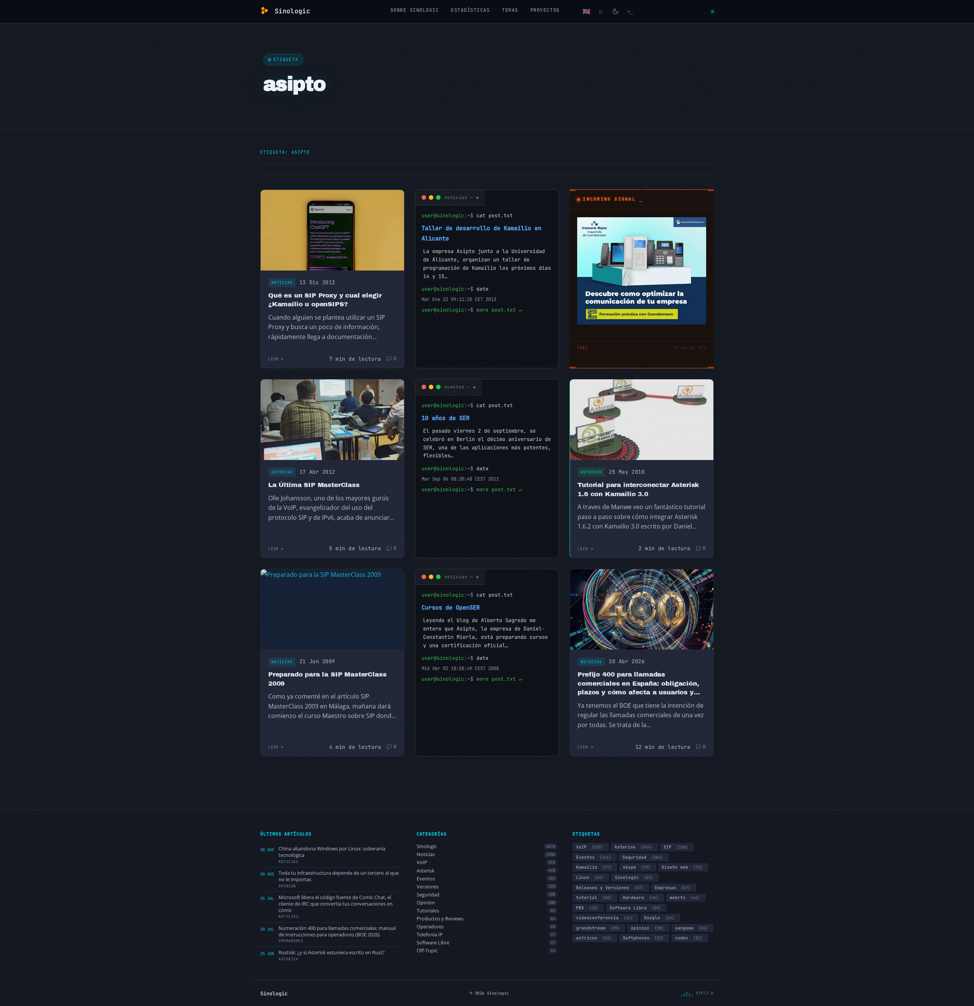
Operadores (486, 926)
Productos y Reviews (486, 918)
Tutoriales (486, 910)
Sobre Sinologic (414, 10)
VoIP (486, 862)
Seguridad (486, 894)
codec (688, 938)
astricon (593, 938)
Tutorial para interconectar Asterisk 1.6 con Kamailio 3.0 (638, 489)
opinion (647, 928)
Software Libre (486, 942)
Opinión (486, 902)
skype (636, 867)
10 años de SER (445, 418)
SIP (676, 847)
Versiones (486, 886)
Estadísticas (470, 10)
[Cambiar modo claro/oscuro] (615, 11)
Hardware (640, 897)
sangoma (691, 928)
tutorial (593, 897)
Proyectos (545, 10)
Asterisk (282, 472)
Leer (273, 358)
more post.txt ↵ (499, 310)
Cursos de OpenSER (451, 607)
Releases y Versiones (609, 887)
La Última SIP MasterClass (314, 485)
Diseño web (682, 867)
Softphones (643, 938)
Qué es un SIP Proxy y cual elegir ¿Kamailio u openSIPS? (324, 300)
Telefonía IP (486, 934)
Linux (589, 877)
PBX (587, 907)
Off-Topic (486, 950)
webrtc (685, 897)
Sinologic (486, 846)
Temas (510, 10)
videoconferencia (604, 917)
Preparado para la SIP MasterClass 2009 (327, 679)
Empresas (672, 887)
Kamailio (593, 867)
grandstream (597, 928)
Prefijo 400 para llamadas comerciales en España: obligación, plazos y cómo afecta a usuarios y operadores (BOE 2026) (638, 684)
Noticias (282, 282)
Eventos (486, 878)
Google (659, 917)
